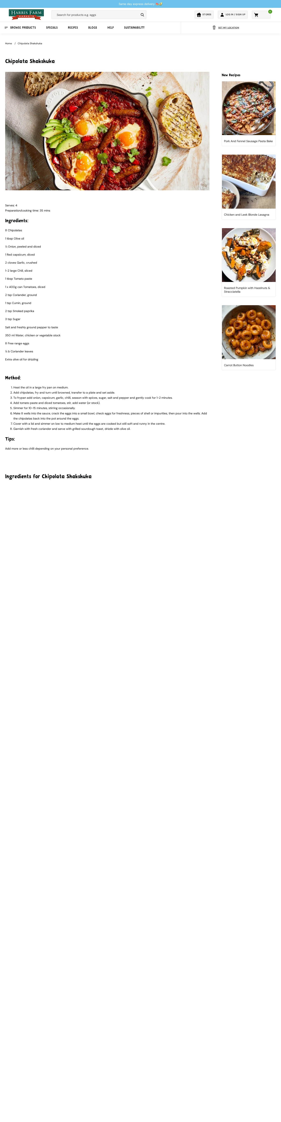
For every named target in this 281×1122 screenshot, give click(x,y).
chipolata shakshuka (30, 43)
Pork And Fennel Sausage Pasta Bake (248, 141)
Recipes (73, 27)
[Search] (142, 15)
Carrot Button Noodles (239, 365)
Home (8, 43)
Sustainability (134, 27)
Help (110, 27)
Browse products (23, 27)
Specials (52, 27)
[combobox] (95, 15)
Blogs (92, 27)
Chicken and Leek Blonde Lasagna (246, 214)
